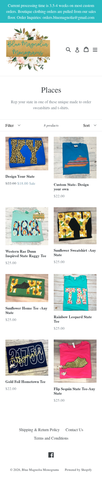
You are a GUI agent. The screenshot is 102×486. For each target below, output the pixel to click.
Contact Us (74, 429)
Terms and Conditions (51, 438)
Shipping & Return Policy (39, 429)
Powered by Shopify (78, 469)
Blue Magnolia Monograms (40, 469)
